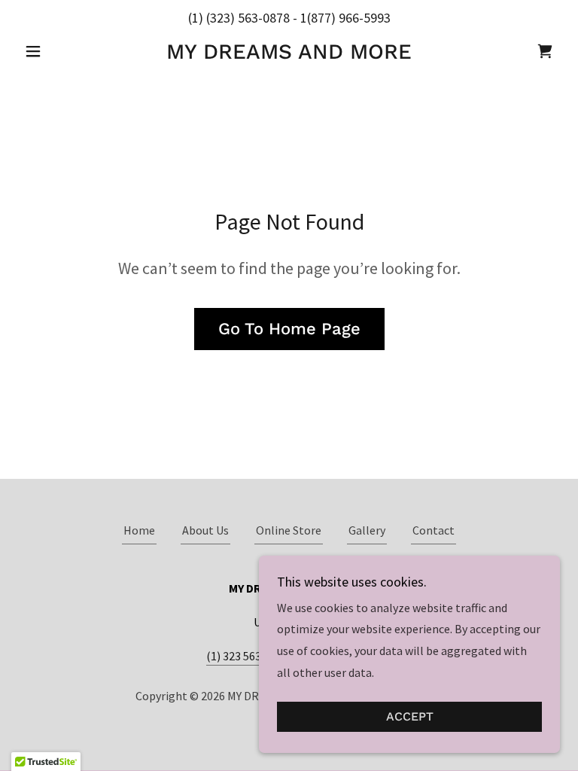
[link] (289, 54)
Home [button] (139, 530)
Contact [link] (433, 530)
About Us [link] (205, 530)
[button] (58, 51)
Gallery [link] (366, 530)
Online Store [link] (288, 530)
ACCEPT (410, 717)
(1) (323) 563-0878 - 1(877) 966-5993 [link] (289, 17)
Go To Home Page (289, 328)
